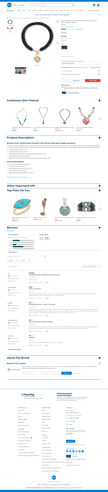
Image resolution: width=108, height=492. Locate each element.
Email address (69, 433)
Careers (20, 416)
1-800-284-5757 (74, 413)
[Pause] (100, 15)
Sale (75, 10)
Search (73, 5)
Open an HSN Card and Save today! (75, 459)
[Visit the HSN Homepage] (9, 7)
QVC (39, 484)
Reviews (12, 227)
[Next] (98, 15)
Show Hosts (21, 422)
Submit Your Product (23, 425)
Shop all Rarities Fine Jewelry (67, 26)
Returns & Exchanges (23, 431)
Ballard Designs (45, 484)
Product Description (20, 137)
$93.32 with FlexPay (78, 61)
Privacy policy (75, 373)
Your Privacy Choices (23, 437)
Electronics (35, 10)
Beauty (41, 10)
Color (62, 44)
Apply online (68, 93)
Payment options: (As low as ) (72, 61)
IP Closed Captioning (23, 446)
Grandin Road (66, 484)
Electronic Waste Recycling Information (28, 455)
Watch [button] (15, 5)
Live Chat (72, 421)
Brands (44, 410)
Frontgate (53, 484)
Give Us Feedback (47, 453)
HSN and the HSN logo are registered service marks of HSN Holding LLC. (54, 487)
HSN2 (43, 422)
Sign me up (71, 441)
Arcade (44, 440)
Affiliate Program (22, 419)
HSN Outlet (45, 425)
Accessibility (21, 449)
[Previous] (8, 15)
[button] (84, 5)
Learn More (69, 462)
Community (45, 437)
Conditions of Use (22, 443)
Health (56, 10)
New (72, 10)
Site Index (44, 431)
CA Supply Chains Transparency (26, 452)
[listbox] (81, 63)
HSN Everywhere (46, 428)
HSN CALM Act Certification (49, 459)
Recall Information (47, 450)
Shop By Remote (46, 419)
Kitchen (51, 10)
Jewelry (46, 10)
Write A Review (78, 29)
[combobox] (51, 5)
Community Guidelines (24, 440)
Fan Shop (66, 10)
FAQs (70, 424)
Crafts (61, 10)
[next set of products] (99, 119)
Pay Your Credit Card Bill (72, 465)
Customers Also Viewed (22, 100)
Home (28, 10)
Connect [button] (21, 5)
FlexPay (65, 38)
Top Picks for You (18, 190)
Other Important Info (21, 185)
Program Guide (46, 416)
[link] (98, 5)
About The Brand (18, 358)
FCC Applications (46, 456)
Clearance (80, 10)
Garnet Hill (59, 484)
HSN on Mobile (46, 413)
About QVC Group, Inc (24, 413)
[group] (64, 36)
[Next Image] (57, 42)
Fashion (19, 10)
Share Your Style (46, 443)
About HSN (21, 410)
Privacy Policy (21, 434)
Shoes (24, 10)
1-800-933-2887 (74, 418)
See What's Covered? (95, 67)
